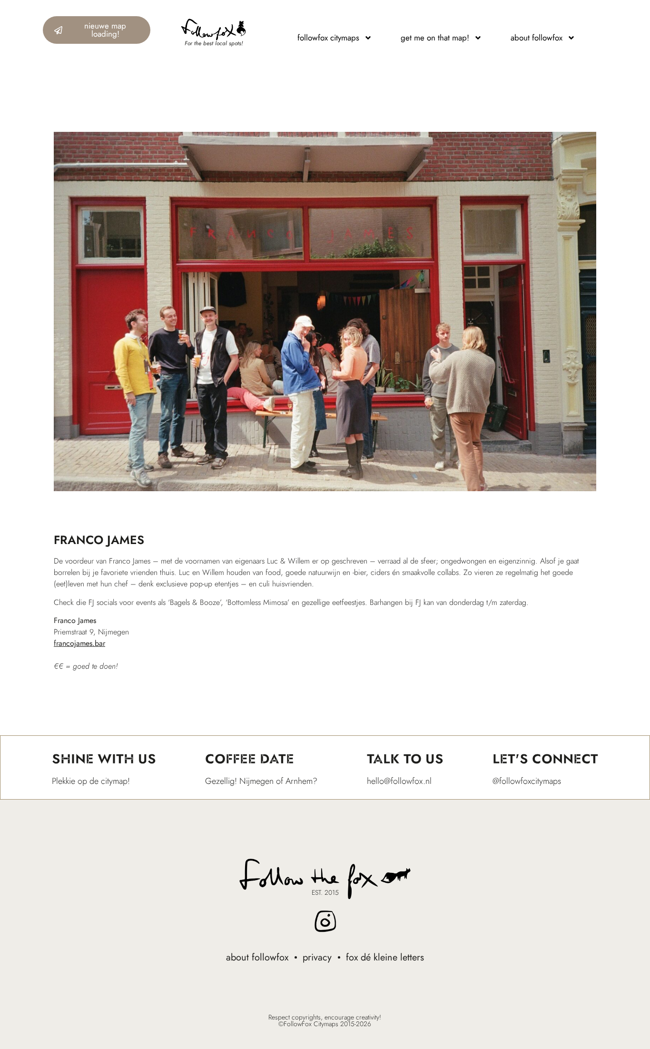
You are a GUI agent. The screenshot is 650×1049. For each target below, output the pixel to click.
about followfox (257, 957)
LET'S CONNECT (545, 759)
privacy (317, 957)
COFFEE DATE (249, 759)
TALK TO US (405, 759)
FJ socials (103, 602)
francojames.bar (79, 643)
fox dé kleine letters (385, 957)
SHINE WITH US (104, 759)
